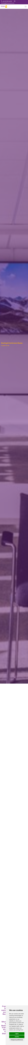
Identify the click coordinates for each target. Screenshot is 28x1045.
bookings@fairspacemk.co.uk (7, 3)
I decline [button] (17, 1036)
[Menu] (26, 6)
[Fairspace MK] (4, 6)
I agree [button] (17, 1033)
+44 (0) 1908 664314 (7, 1)
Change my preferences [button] (17, 1039)
